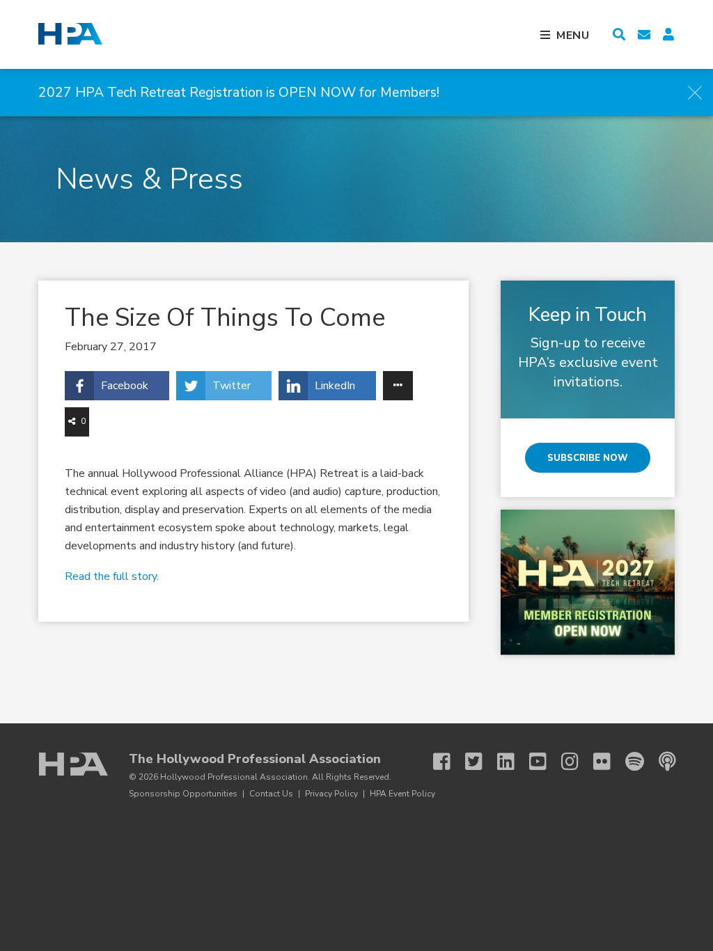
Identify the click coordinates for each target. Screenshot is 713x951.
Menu (573, 35)
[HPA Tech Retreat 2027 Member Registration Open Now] (588, 582)
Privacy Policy (331, 793)
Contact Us (271, 793)
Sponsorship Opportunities (183, 793)
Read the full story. (112, 576)
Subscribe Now (587, 458)
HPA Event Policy (402, 793)
